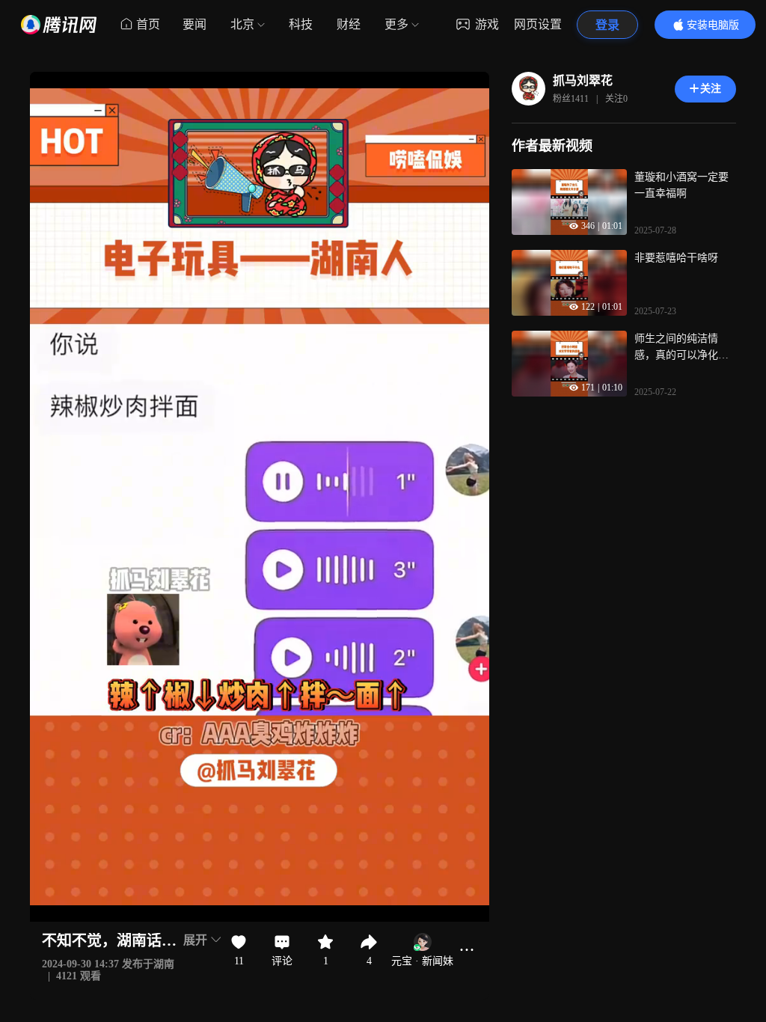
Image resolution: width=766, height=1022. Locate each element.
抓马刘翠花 (583, 80)
